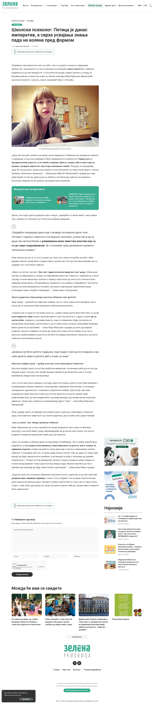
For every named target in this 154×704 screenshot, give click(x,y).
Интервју (17, 24)
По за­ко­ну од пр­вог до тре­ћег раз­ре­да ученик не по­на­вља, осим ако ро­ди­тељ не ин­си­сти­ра (26, 621)
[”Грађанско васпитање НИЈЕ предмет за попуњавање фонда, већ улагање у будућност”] (34, 200)
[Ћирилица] (139, 5)
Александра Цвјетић (22, 46)
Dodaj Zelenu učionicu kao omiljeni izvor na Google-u (35, 52)
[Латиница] (146, 5)
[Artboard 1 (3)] (121, 451)
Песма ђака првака (120, 619)
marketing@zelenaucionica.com (77, 690)
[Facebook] (75, 663)
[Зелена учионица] (10, 6)
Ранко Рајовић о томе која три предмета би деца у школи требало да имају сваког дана (58, 621)
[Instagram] (79, 663)
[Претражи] (150, 5)
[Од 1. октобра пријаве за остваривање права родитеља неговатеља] (110, 520)
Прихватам (26, 699)
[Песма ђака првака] (127, 605)
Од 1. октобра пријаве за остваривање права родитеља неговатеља (130, 518)
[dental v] (121, 485)
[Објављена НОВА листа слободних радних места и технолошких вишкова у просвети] (110, 565)
